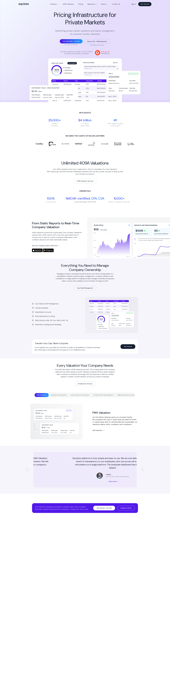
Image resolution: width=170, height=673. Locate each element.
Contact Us (116, 4)
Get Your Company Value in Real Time (44, 246)
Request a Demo (126, 508)
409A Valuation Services (85, 181)
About (103, 4)
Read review (85, 481)
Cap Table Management (85, 288)
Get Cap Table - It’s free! (71, 41)
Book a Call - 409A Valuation (97, 41)
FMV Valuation (97, 430)
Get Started (144, 4)
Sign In (133, 4)
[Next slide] (143, 470)
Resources (91, 4)
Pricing (80, 4)
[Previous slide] (27, 470)
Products (53, 4)
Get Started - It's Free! (104, 508)
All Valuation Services (85, 384)
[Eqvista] (30, 4)
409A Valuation (68, 4)
